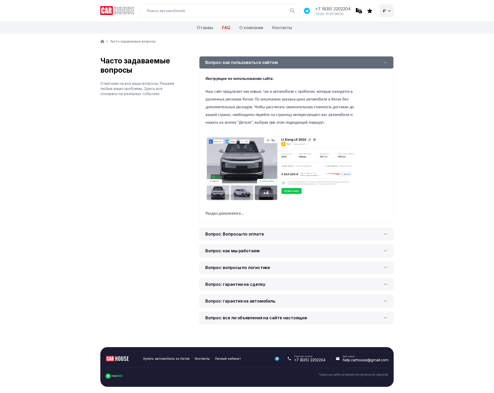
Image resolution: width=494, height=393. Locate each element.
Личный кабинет (228, 359)
